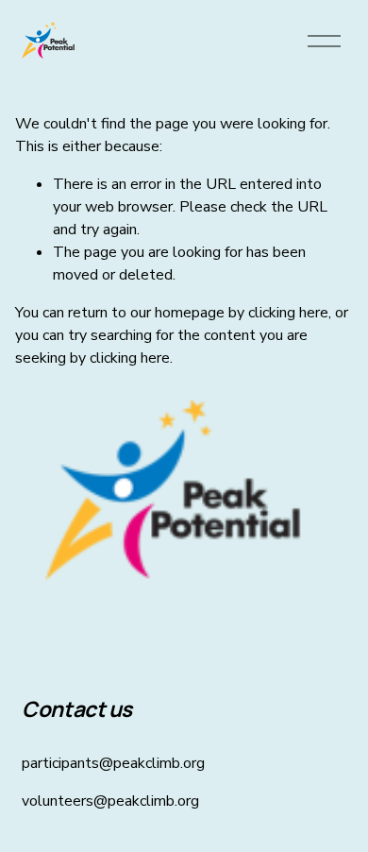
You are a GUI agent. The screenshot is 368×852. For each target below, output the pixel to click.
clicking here (288, 312)
